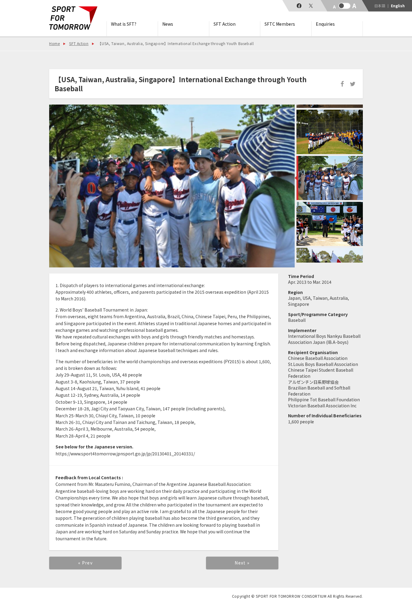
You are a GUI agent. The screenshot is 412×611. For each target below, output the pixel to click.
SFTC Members (280, 24)
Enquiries (325, 24)
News (167, 24)
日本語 (379, 6)
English (398, 6)
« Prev (85, 563)
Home (54, 43)
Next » (242, 563)
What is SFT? (123, 24)
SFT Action (225, 24)
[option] (172, 186)
